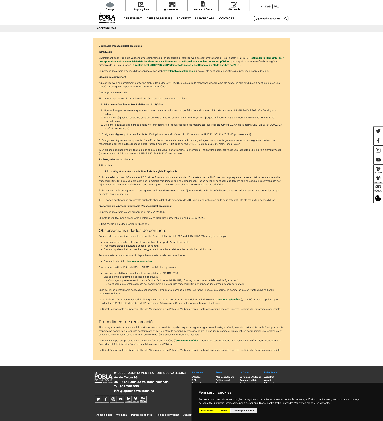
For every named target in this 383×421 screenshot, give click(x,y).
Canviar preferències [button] (243, 410)
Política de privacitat (167, 414)
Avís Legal (121, 414)
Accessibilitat (104, 414)
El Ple (194, 380)
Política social (223, 380)
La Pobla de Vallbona (250, 377)
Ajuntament (132, 18)
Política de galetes (141, 414)
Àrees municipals (159, 18)
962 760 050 (129, 386)
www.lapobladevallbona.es (179, 70)
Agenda (268, 380)
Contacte (226, 18)
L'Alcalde (196, 377)
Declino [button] (223, 410)
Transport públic (248, 380)
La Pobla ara (205, 18)
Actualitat (269, 377)
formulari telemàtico (187, 340)
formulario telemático (139, 261)
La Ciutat (184, 18)
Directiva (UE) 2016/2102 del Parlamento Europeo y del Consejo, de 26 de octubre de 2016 (186, 64)
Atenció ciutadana (225, 377)
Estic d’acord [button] (207, 410)
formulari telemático (229, 299)
